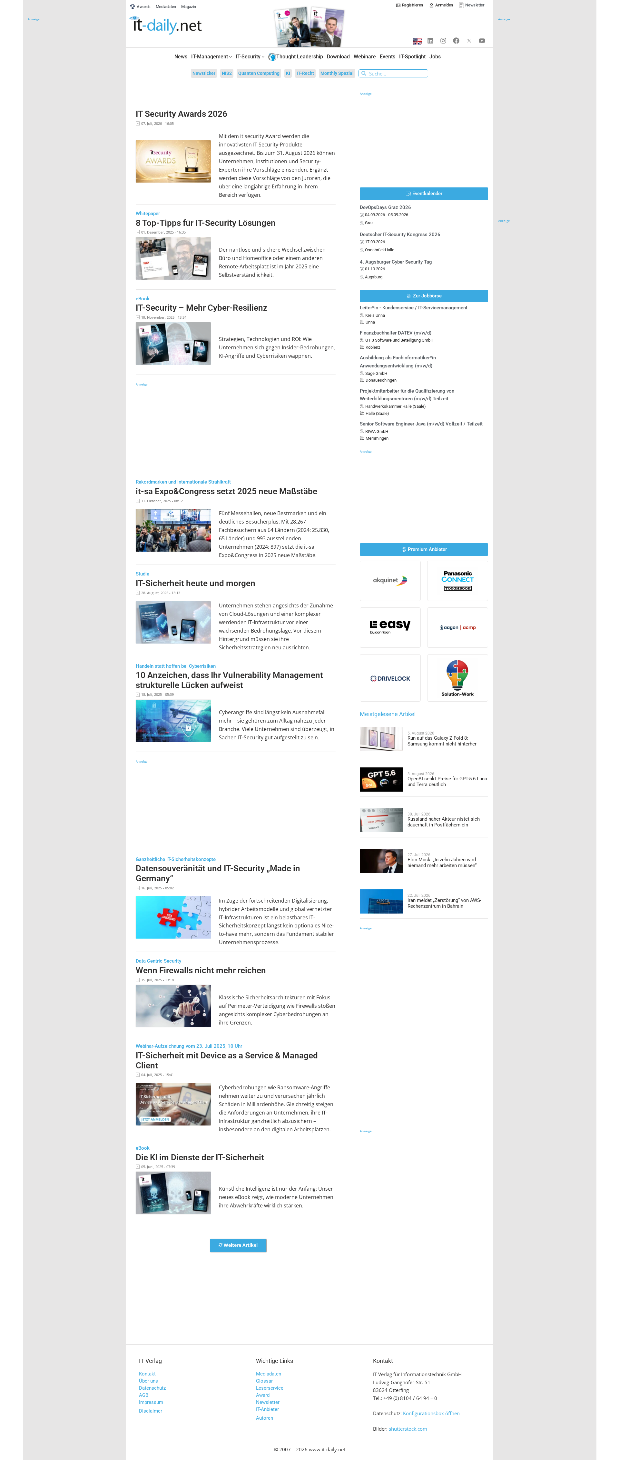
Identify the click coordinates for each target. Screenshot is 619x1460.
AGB (143, 1395)
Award (263, 1395)
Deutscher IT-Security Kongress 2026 (400, 234)
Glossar (264, 1381)
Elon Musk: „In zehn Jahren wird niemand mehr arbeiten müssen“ (442, 862)
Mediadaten (268, 1374)
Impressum (151, 1402)
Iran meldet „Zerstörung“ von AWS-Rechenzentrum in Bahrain (444, 903)
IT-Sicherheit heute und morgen (195, 583)
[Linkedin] (430, 40)
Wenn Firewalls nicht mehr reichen (201, 970)
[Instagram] (443, 40)
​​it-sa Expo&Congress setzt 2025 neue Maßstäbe (226, 491)
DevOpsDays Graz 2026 (385, 207)
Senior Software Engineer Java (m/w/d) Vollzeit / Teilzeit (421, 424)
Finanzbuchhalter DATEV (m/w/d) (395, 333)
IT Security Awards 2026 (181, 114)
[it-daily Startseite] (177, 25)
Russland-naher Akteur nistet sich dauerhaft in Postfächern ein (444, 822)
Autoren (264, 1418)
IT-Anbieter (267, 1409)
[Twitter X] (469, 40)
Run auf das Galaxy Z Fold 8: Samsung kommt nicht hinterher (442, 741)
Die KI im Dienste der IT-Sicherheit (200, 1157)
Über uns (148, 1381)
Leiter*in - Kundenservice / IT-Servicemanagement (413, 308)
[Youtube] (482, 40)
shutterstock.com (408, 1428)
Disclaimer (150, 1411)
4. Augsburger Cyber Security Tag (396, 262)
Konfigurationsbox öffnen (431, 1413)
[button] (238, 1245)
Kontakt (147, 1374)
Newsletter (268, 1402)
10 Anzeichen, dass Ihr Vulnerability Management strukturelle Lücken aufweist (229, 680)
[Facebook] (456, 40)
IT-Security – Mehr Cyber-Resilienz (201, 308)
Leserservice (269, 1388)
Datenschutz (152, 1388)
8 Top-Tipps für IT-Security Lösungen (206, 223)
